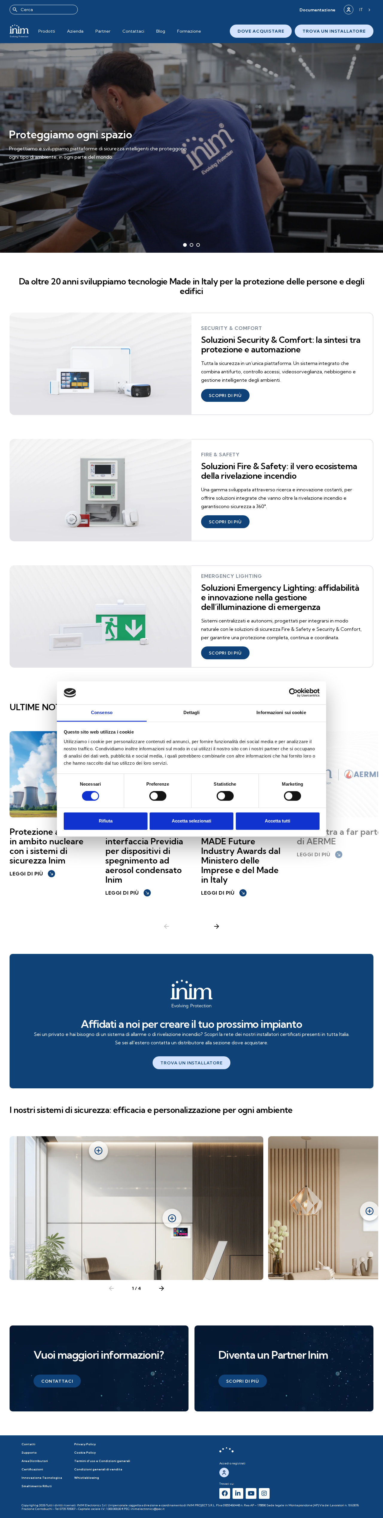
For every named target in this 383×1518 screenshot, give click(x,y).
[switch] (157, 796)
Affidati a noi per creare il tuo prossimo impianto (191, 1024)
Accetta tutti (277, 820)
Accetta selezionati (191, 820)
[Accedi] (348, 9)
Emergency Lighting (231, 576)
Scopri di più (34, 161)
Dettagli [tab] (191, 712)
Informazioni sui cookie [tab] (281, 712)
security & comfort (231, 328)
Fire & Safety (220, 454)
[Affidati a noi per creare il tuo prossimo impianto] (191, 994)
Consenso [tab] (102, 712)
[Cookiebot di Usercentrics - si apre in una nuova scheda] (293, 692)
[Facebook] (224, 1493)
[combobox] (44, 9)
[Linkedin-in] (237, 1493)
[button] (317, 9)
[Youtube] (251, 1493)
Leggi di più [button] (32, 874)
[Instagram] (264, 1493)
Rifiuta (106, 820)
